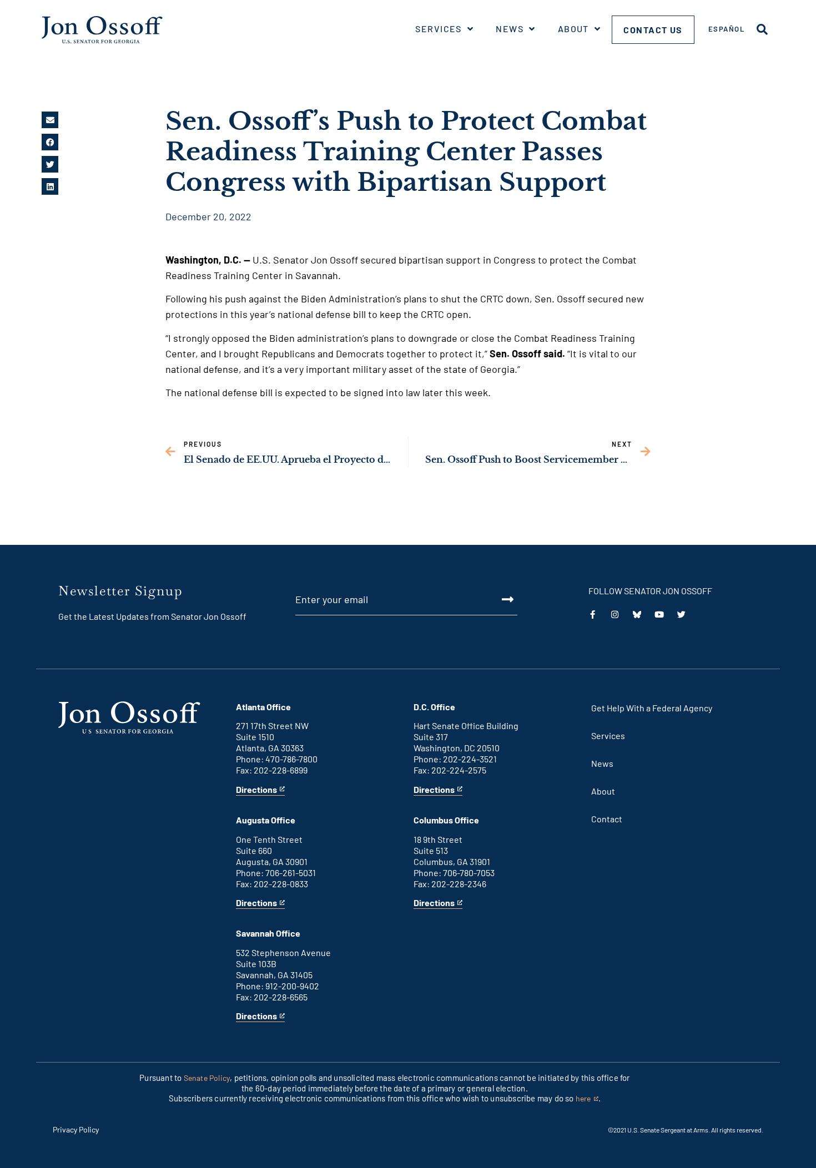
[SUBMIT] (495, 599)
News (509, 28)
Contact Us (653, 29)
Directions (256, 790)
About (573, 28)
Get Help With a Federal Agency (651, 707)
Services (438, 28)
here (587, 1099)
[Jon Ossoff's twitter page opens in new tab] (681, 614)
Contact (606, 818)
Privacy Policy (76, 1129)
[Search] (762, 29)
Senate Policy (207, 1078)
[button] (50, 120)
